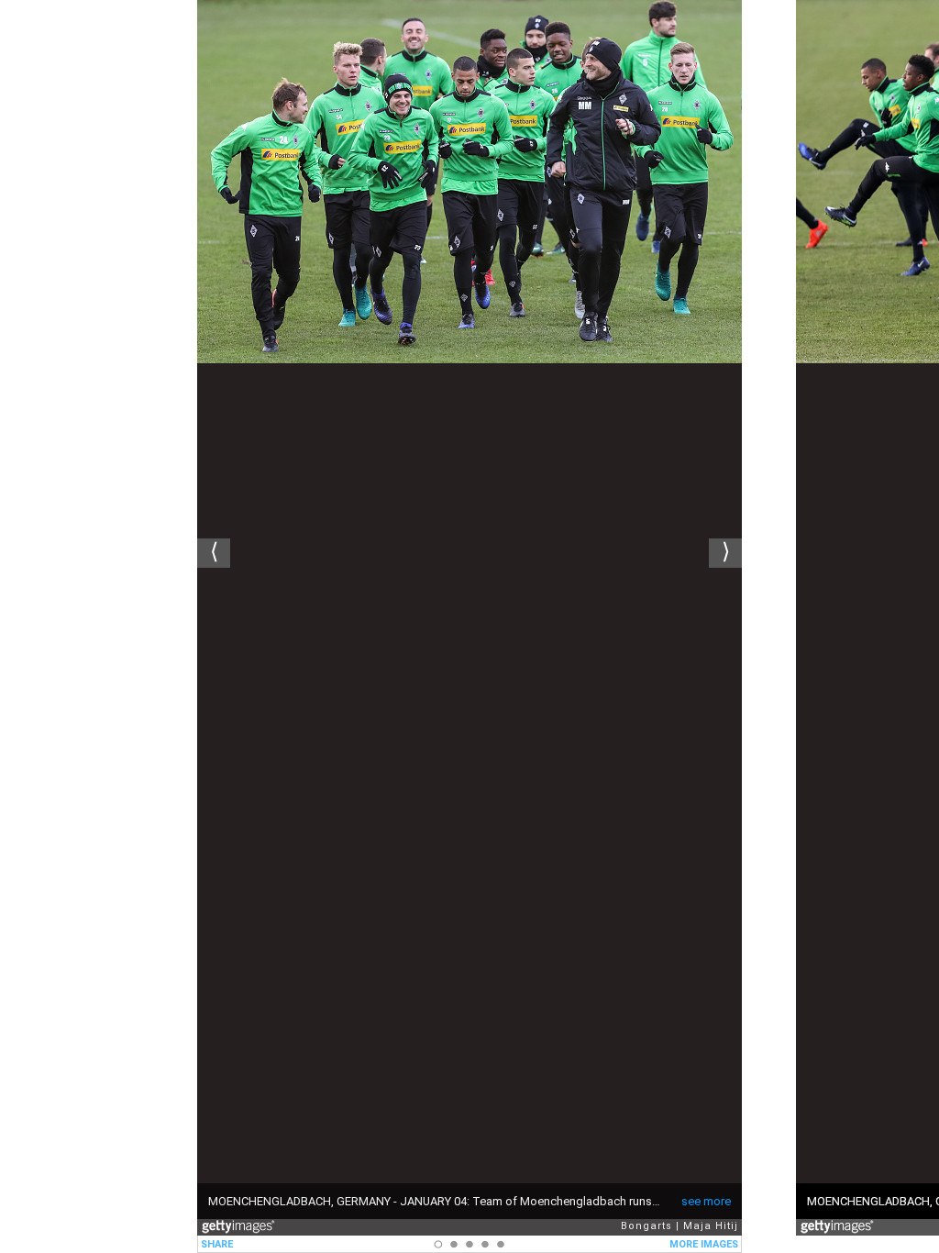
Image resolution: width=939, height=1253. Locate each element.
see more (706, 1201)
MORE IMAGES (703, 1244)
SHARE (217, 1244)
